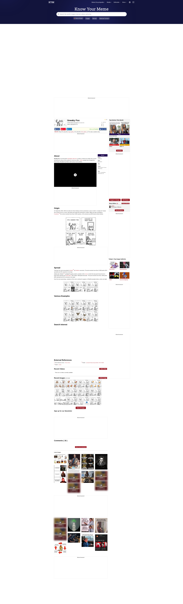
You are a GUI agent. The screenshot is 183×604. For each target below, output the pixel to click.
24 (103, 124)
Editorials (116, 2)
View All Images (81, 407)
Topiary (110, 146)
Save (63, 129)
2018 (99, 164)
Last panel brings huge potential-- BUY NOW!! (95, 362)
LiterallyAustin (81, 122)
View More (119, 150)
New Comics (67, 362)
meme (86, 274)
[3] (81, 362)
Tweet (69, 129)
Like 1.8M (103, 129)
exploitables (103, 172)
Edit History (126, 200)
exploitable (69, 158)
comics (99, 172)
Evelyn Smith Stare (113, 135)
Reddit (71, 270)
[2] (73, 269)
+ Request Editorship (125, 203)
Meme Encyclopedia (97, 2)
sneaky (60, 364)
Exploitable (100, 161)
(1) (117, 203)
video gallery (83, 131)
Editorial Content (104, 18)
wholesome (100, 173)
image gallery (71, 131)
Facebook (56, 214)
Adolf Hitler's (68, 275)
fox (103, 173)
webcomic (74, 158)
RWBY (110, 279)
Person (114, 144)
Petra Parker (112, 269)
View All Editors (119, 210)
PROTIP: (56, 131)
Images (88, 18)
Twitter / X (122, 146)
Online (81, 160)
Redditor (77, 270)
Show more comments (81, 447)
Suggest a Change (114, 200)
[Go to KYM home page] (51, 2)
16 (103, 125)
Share (57, 129)
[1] (59, 213)
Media (108, 2)
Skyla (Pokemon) (123, 269)
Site (124, 144)
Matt (77, 124)
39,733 (104, 122)
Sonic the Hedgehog (124, 279)
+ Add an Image (102, 378)
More (124, 2)
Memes (95, 18)
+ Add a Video (103, 368)
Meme (102, 155)
